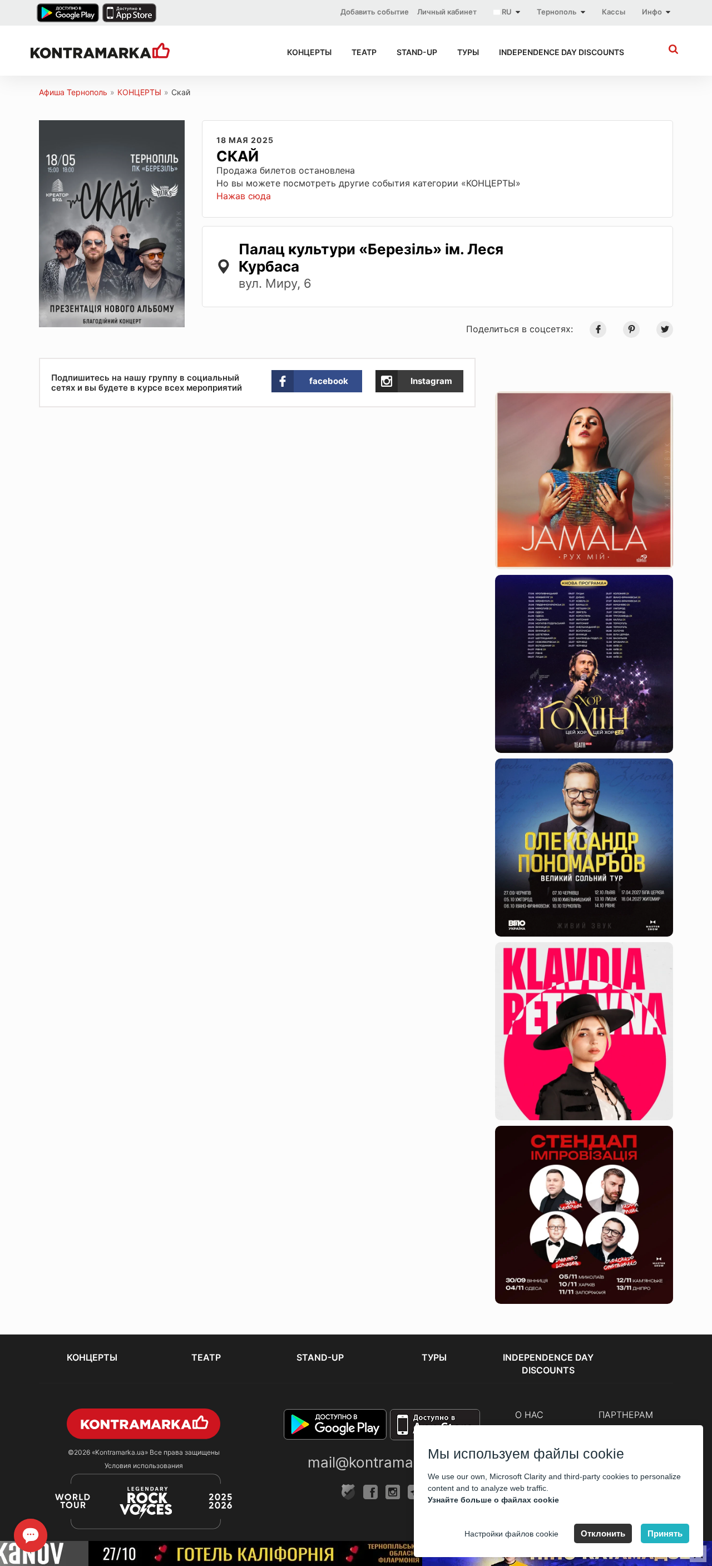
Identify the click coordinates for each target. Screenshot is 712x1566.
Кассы (613, 11)
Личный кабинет (447, 11)
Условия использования (144, 1465)
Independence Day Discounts (561, 52)
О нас (529, 1414)
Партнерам (626, 1414)
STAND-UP (417, 52)
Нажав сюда (243, 195)
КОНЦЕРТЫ (309, 52)
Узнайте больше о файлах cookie (493, 1499)
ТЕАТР (364, 52)
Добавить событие (374, 11)
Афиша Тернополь (73, 92)
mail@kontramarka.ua (382, 1462)
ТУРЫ (468, 52)
